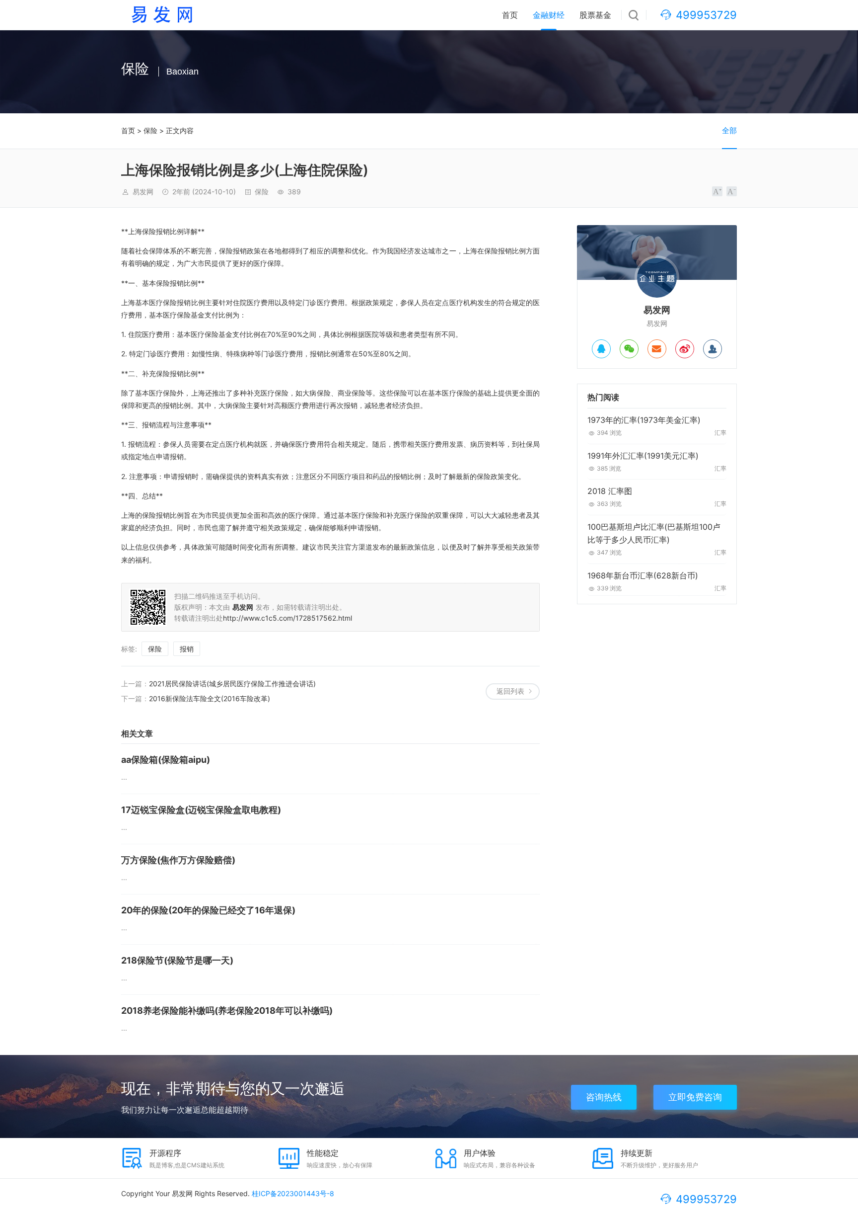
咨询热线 (604, 1097)
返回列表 (510, 691)
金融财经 (549, 15)
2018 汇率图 (609, 491)
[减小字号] (731, 191)
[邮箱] (656, 348)
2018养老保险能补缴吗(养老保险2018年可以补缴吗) (227, 1010)
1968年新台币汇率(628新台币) (642, 575)
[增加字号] (717, 191)
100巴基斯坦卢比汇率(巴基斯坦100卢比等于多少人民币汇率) (653, 533)
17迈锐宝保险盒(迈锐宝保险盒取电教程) (201, 810)
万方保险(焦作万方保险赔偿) (178, 860)
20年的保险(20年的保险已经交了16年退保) (208, 910)
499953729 (706, 14)
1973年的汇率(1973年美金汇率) (644, 420)
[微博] (684, 348)
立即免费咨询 (695, 1097)
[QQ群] (712, 348)
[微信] (629, 348)
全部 (729, 130)
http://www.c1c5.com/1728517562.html (287, 618)
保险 (150, 130)
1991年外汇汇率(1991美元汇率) (643, 456)
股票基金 (595, 15)
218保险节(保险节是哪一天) (177, 960)
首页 (510, 15)
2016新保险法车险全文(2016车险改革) (209, 698)
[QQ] (601, 348)
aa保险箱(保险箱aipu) (165, 759)
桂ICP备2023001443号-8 (293, 1193)
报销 (187, 649)
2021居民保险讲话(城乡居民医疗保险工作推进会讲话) (232, 683)
